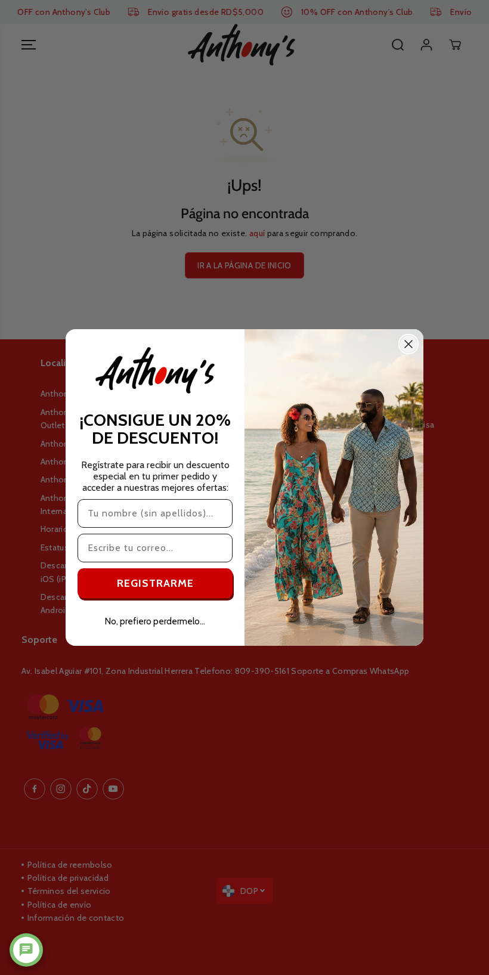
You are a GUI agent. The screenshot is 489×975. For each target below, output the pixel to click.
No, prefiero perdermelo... (155, 621)
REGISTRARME (155, 583)
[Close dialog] (408, 344)
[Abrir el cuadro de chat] (26, 950)
